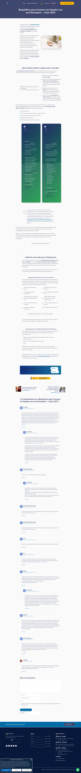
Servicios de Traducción (32, 3)
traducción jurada (35, 24)
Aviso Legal (73, 769)
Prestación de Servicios (55, 769)
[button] (31, 759)
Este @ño (22, 713)
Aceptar (6, 770)
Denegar (16, 770)
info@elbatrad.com (48, 604)
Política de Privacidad (65, 769)
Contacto (47, 3)
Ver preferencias (26, 770)
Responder (24, 426)
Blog (42, 3)
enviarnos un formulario (44, 356)
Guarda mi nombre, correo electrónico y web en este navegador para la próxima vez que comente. (40, 704)
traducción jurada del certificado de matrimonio (39, 219)
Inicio (24, 3)
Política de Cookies (45, 769)
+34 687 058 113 (61, 758)
